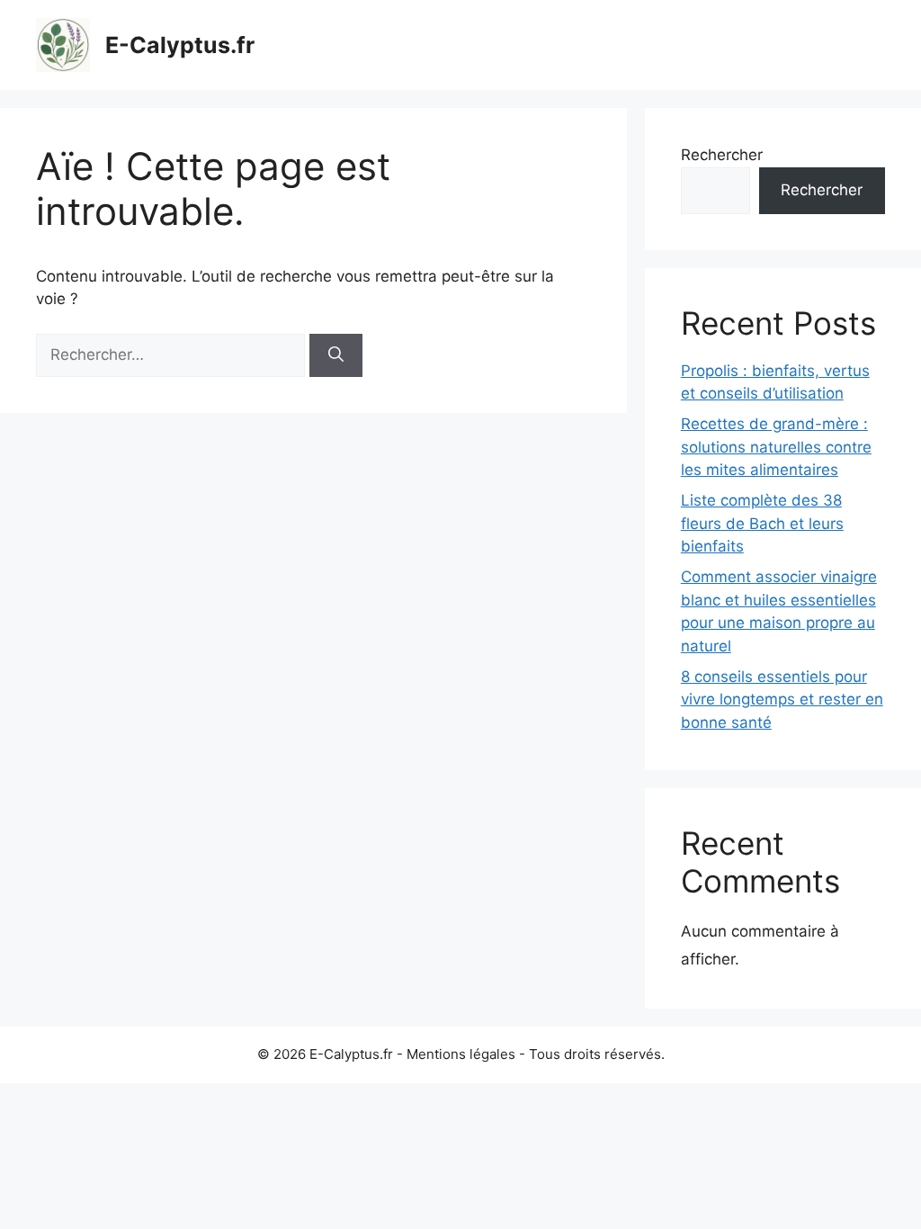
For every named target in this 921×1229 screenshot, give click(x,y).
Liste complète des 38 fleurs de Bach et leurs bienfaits (762, 523)
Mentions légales (461, 1054)
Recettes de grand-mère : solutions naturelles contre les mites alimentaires (776, 447)
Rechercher (722, 155)
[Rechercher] (335, 355)
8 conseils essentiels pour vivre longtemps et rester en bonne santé (782, 699)
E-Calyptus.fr (180, 44)
